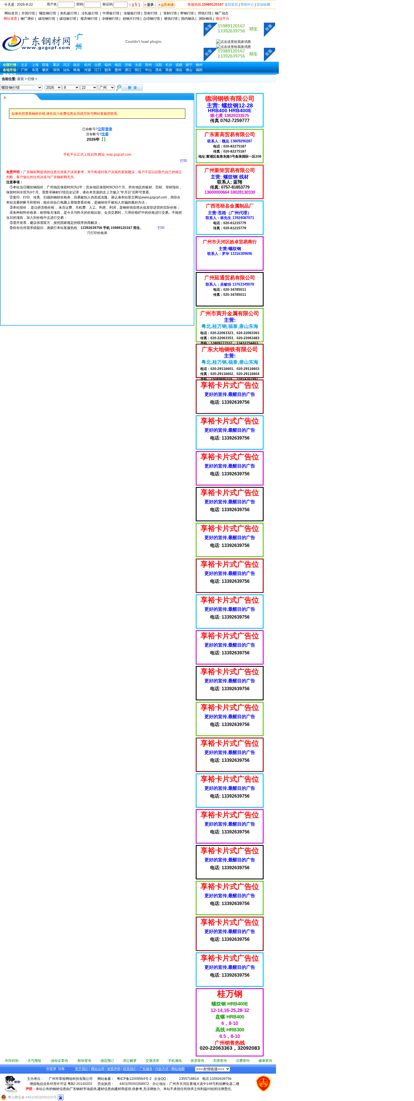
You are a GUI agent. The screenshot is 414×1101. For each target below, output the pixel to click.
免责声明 (114, 1069)
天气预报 (34, 1061)
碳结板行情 (67, 19)
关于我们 (81, 1069)
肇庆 (45, 70)
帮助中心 (247, 4)
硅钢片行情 (131, 19)
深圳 (56, 70)
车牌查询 (220, 1061)
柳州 (199, 65)
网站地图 (178, 1069)
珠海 (76, 70)
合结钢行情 (151, 19)
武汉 (66, 65)
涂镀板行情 (132, 13)
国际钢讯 (205, 19)
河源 (87, 70)
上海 (35, 65)
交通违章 (152, 1061)
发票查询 (197, 1061)
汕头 (66, 70)
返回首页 (231, 4)
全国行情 (28, 13)
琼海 (45, 65)
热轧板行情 (68, 13)
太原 (138, 65)
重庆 (56, 65)
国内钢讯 (188, 19)
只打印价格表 (97, 233)
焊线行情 (205, 13)
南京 (76, 65)
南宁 (189, 65)
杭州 (87, 65)
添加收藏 (263, 4)
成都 (178, 65)
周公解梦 (130, 1061)
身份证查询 (59, 1061)
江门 (97, 70)
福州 (107, 65)
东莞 (35, 70)
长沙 (168, 65)
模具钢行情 (89, 19)
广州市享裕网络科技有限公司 (71, 1079)
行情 (31, 79)
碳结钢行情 (46, 19)
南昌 (118, 65)
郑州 (148, 65)
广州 (24, 70)
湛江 (128, 70)
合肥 (97, 65)
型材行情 (150, 13)
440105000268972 (134, 1084)
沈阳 (158, 65)
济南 (128, 65)
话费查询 (243, 1061)
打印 (183, 161)
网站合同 (97, 1069)
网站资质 (10, 19)
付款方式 (162, 1069)
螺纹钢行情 (47, 13)
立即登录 (105, 129)
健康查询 (265, 1061)
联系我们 (130, 1069)
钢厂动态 (221, 13)
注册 (105, 134)
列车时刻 (12, 1061)
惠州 (118, 70)
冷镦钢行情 (110, 19)
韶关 (107, 70)
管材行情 (170, 13)
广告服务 (146, 1069)
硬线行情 (171, 19)
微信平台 (222, 19)
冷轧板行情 (89, 13)
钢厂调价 (27, 19)
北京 (24, 65)
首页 (20, 79)
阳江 (138, 70)
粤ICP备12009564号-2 (134, 1079)
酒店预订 (107, 1061)
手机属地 (175, 1061)
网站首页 (11, 13)
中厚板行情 (111, 13)
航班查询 (84, 1061)
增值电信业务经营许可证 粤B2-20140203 (61, 1084)
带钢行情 (187, 13)
